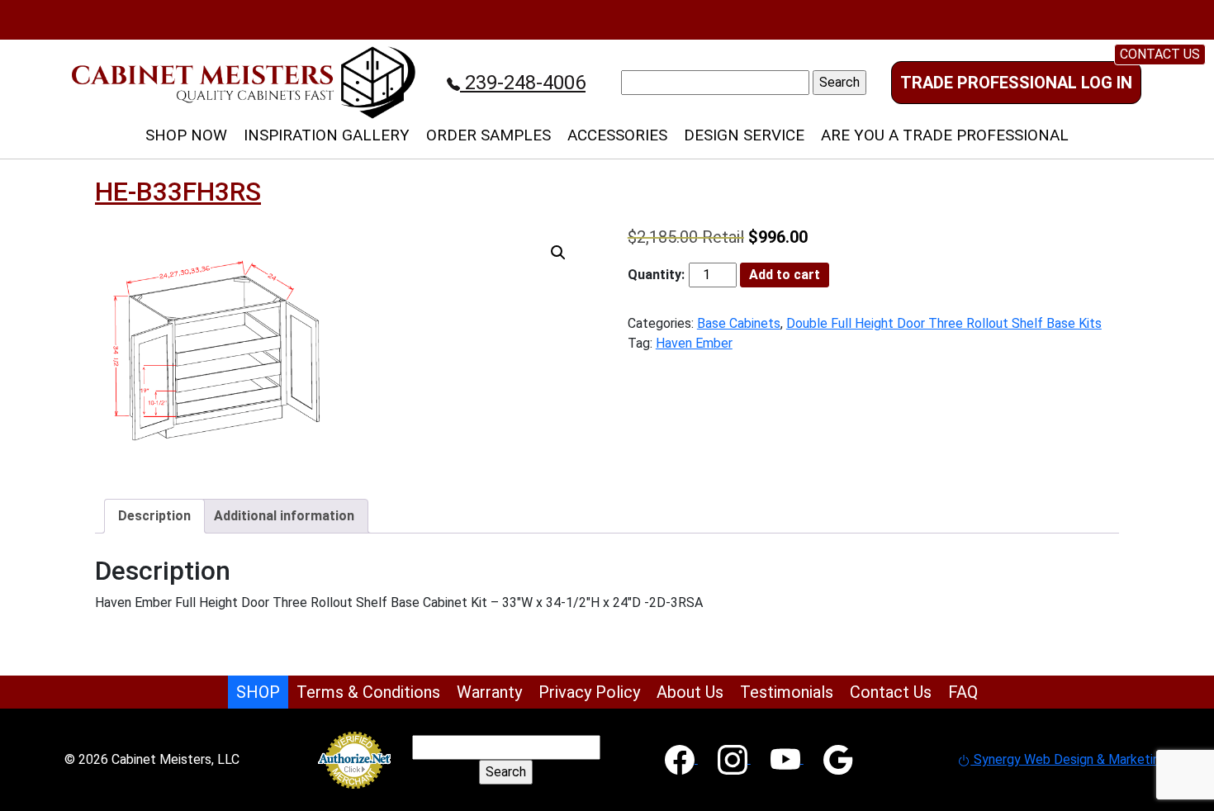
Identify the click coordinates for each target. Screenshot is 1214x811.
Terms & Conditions (368, 692)
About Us (690, 692)
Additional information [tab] (284, 516)
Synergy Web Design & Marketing (1068, 759)
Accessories (617, 135)
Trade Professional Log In (1016, 82)
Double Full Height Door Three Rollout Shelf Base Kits (944, 323)
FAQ (963, 692)
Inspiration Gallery (327, 135)
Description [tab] (154, 516)
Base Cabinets (738, 323)
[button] (558, 253)
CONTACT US (1160, 54)
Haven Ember (694, 343)
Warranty (489, 692)
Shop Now (186, 135)
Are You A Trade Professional (945, 135)
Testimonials (786, 692)
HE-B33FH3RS (178, 191)
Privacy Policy (589, 692)
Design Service (744, 135)
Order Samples (488, 135)
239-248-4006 (523, 82)
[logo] (243, 81)
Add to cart (784, 274)
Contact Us (891, 692)
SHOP (258, 692)
